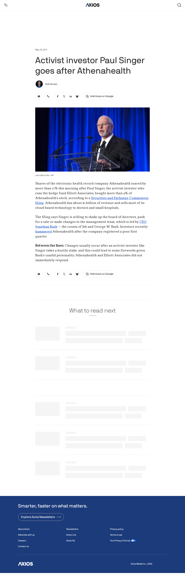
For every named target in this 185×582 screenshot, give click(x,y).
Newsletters (72, 529)
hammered (43, 231)
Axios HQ (70, 541)
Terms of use (116, 535)
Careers (22, 541)
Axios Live (71, 535)
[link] (39, 96)
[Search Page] (179, 5)
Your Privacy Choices (120, 541)
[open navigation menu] (6, 5)
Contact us (23, 546)
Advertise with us (26, 535)
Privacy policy (117, 529)
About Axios (23, 529)
